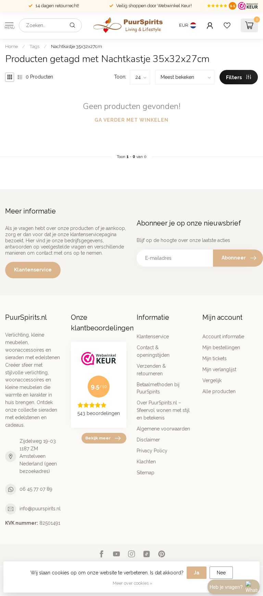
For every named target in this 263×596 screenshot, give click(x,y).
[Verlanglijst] (227, 25)
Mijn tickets (214, 358)
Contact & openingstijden (153, 351)
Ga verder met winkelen (131, 120)
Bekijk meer (98, 438)
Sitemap (145, 472)
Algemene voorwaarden (163, 428)
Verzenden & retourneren (151, 369)
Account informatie (223, 336)
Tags (34, 46)
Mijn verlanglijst (219, 369)
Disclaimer (148, 439)
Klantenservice (33, 269)
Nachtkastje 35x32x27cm (76, 46)
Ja (196, 572)
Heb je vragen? (226, 586)
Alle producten (219, 391)
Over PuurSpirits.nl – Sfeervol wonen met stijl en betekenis (163, 410)
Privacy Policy (152, 450)
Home (11, 46)
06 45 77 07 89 (36, 489)
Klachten (146, 461)
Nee (221, 572)
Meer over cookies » (132, 583)
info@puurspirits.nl (40, 508)
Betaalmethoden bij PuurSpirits (158, 388)
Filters (234, 77)
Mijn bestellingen (221, 347)
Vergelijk (212, 380)
